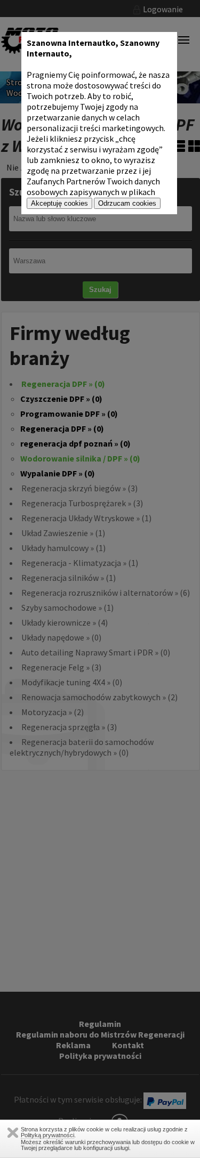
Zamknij (12, 1133)
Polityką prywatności (47, 1135)
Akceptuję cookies (59, 203)
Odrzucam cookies (127, 203)
